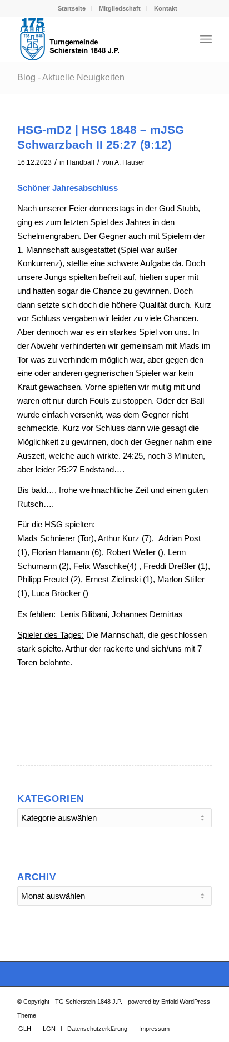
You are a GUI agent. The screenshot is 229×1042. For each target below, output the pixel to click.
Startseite (72, 8)
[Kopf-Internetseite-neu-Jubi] (95, 39)
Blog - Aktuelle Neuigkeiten (71, 77)
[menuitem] (72, 8)
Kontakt (165, 8)
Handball (80, 162)
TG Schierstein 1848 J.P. (88, 1001)
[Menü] (206, 39)
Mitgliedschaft (120, 8)
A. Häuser (129, 162)
